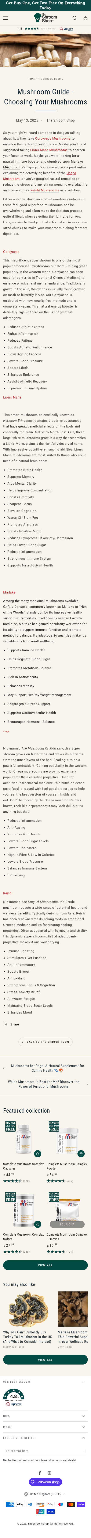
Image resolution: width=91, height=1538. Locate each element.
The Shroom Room (49, 79)
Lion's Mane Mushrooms (49, 150)
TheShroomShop (38, 1523)
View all (45, 1265)
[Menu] (5, 18)
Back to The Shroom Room (48, 1041)
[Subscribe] (85, 1451)
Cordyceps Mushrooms (52, 138)
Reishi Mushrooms (44, 190)
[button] (74, 18)
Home (31, 79)
